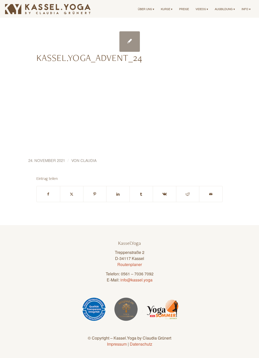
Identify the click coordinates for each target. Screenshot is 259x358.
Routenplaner (129, 264)
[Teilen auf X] (71, 194)
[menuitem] (146, 9)
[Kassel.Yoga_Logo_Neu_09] (48, 9)
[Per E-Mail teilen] (210, 194)
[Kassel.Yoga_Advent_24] (129, 41)
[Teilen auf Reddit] (187, 194)
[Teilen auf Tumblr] (141, 194)
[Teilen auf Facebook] (48, 194)
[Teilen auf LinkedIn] (118, 194)
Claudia (88, 160)
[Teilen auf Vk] (164, 194)
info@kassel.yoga (136, 280)
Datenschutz (141, 344)
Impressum (117, 344)
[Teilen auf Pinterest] (94, 194)
